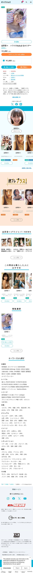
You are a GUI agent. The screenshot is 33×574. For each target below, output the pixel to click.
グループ (23, 444)
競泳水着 (26, 407)
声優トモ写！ (19, 399)
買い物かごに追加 (9, 67)
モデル (14, 454)
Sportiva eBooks (21, 389)
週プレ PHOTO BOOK (8, 382)
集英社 (27, 369)
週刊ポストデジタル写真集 (17, 75)
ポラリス (26, 399)
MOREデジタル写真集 (20, 384)
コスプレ (7, 407)
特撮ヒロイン (24, 464)
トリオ (13, 444)
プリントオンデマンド (8, 399)
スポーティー (20, 423)
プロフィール (16, 131)
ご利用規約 (4, 552)
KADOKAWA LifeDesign (8, 369)
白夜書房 (13, 374)
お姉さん (16, 431)
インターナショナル (10, 425)
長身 (14, 420)
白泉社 (8, 374)
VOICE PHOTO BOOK (18, 397)
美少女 (6, 431)
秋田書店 (4, 367)
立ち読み (16, 41)
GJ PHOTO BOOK (7, 384)
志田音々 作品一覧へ (27, 168)
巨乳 (19, 416)
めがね (6, 410)
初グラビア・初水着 (19, 474)
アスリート (7, 468)
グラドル (7, 452)
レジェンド (7, 466)
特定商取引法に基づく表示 (8, 554)
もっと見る (16, 219)
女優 (5, 454)
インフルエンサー (9, 464)
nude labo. (5, 402)
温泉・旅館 (16, 446)
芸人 (17, 466)
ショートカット (17, 418)
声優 (24, 454)
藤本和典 (13, 79)
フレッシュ (7, 423)
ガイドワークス (12, 367)
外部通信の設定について (22, 554)
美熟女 (6, 433)
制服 (17, 407)
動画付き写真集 (6, 397)
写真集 (6, 484)
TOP (2, 484)
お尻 (5, 418)
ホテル (6, 446)
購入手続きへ (24, 67)
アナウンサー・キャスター (12, 461)
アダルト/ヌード (18, 468)
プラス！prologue (19, 395)
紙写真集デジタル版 (8, 395)
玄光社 (18, 369)
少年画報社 (17, 371)
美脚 (5, 420)
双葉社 (19, 374)
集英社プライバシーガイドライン (17, 552)
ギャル (23, 425)
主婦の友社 (5, 371)
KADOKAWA (21, 367)
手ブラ (6, 474)
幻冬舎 (23, 369)
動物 (14, 476)
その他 (23, 476)
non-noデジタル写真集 (8, 386)
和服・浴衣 (17, 410)
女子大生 (6, 456)
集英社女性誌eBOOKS (22, 386)
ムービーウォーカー (8, 376)
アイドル (18, 452)
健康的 (23, 420)
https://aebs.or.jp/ (4, 546)
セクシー (11, 83)
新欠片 (4, 374)
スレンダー (6, 83)
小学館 (12, 73)
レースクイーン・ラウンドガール (14, 459)
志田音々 (3, 48)
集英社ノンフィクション (9, 389)
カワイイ (7, 435)
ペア (5, 444)
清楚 (15, 83)
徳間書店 (28, 371)
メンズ (6, 476)
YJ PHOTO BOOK (21, 382)
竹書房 (23, 371)
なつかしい (17, 433)
